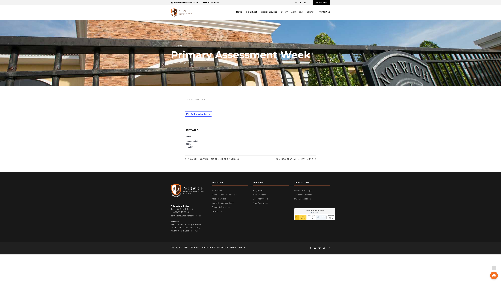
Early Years (258, 190)
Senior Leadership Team (223, 203)
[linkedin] (315, 248)
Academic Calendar (303, 195)
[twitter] (319, 248)
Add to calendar (199, 114)
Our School (251, 12)
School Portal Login (303, 190)
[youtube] (305, 3)
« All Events (176, 46)
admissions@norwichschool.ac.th (186, 216)
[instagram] (309, 3)
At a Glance (217, 190)
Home (239, 12)
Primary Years (259, 195)
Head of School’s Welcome (224, 195)
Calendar (311, 12)
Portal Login (321, 3)
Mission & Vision (219, 199)
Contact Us (324, 12)
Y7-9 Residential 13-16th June (295, 159)
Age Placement (260, 203)
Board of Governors (221, 207)
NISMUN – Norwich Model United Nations (213, 159)
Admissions (297, 12)
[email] (296, 3)
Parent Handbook (302, 199)
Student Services (269, 12)
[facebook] (300, 3)
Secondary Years (260, 199)
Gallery (284, 12)
